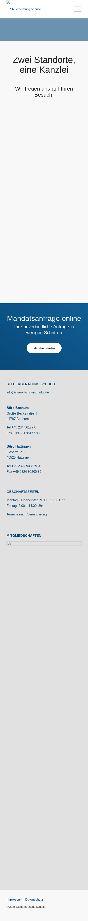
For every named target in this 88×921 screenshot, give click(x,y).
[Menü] (75, 9)
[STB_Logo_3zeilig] (36, 9)
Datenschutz (34, 899)
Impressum (15, 899)
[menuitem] (75, 9)
